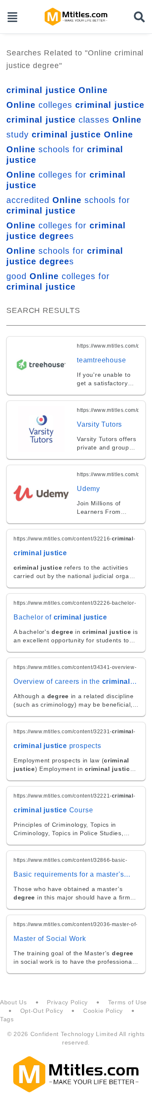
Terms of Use (127, 1002)
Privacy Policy (67, 1002)
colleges (75, 105)
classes (73, 119)
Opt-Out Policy (41, 1010)
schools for (64, 155)
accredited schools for (68, 205)
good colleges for (58, 281)
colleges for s (66, 231)
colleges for (66, 180)
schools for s (64, 256)
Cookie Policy (103, 1010)
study (69, 134)
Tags (7, 1019)
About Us (13, 1002)
